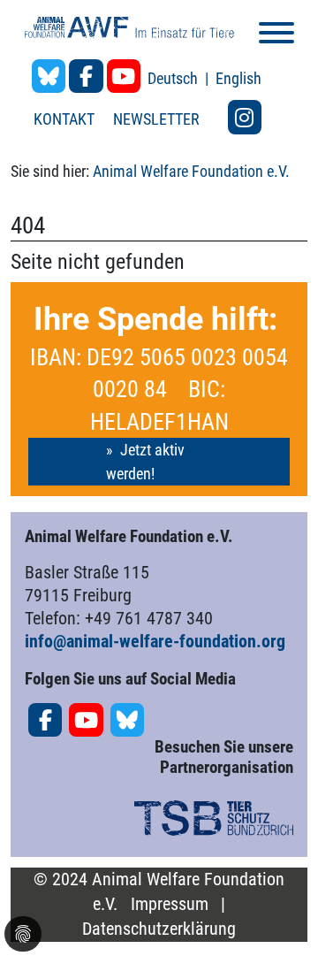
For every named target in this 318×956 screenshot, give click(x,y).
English (238, 78)
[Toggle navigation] (276, 36)
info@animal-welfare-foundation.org (155, 641)
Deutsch (174, 78)
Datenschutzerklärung (159, 929)
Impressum (169, 904)
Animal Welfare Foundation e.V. (191, 171)
